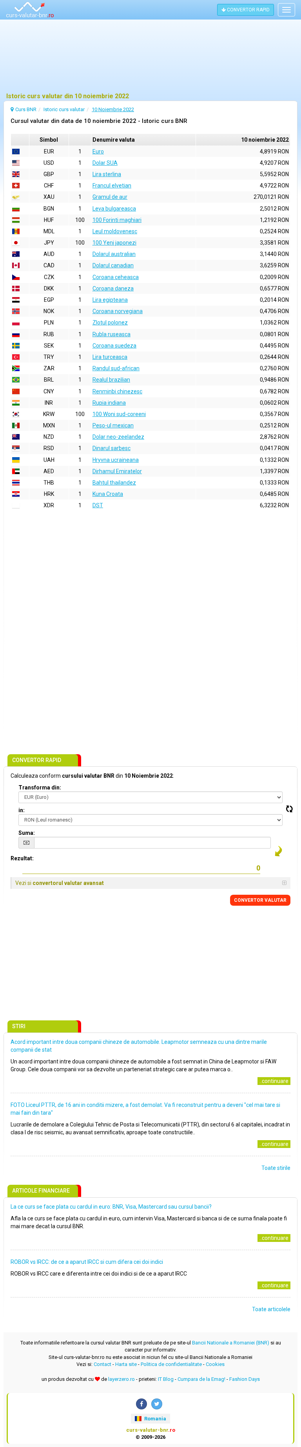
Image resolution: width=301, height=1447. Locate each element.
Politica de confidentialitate (171, 1364)
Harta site (126, 1364)
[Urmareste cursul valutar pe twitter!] (156, 1403)
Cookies (215, 1364)
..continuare (273, 1081)
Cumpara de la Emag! (201, 1379)
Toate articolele (271, 1309)
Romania (154, 1419)
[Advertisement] (150, 56)
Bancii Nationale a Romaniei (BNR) (230, 1343)
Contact (102, 1364)
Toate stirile (275, 1168)
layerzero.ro (121, 1379)
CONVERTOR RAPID (248, 10)
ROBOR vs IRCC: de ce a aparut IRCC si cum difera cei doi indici (87, 1262)
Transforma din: (39, 787)
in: (21, 810)
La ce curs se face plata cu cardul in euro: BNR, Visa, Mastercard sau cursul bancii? (111, 1207)
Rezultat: (22, 858)
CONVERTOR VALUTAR (260, 900)
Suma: (26, 833)
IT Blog (166, 1379)
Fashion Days (244, 1379)
